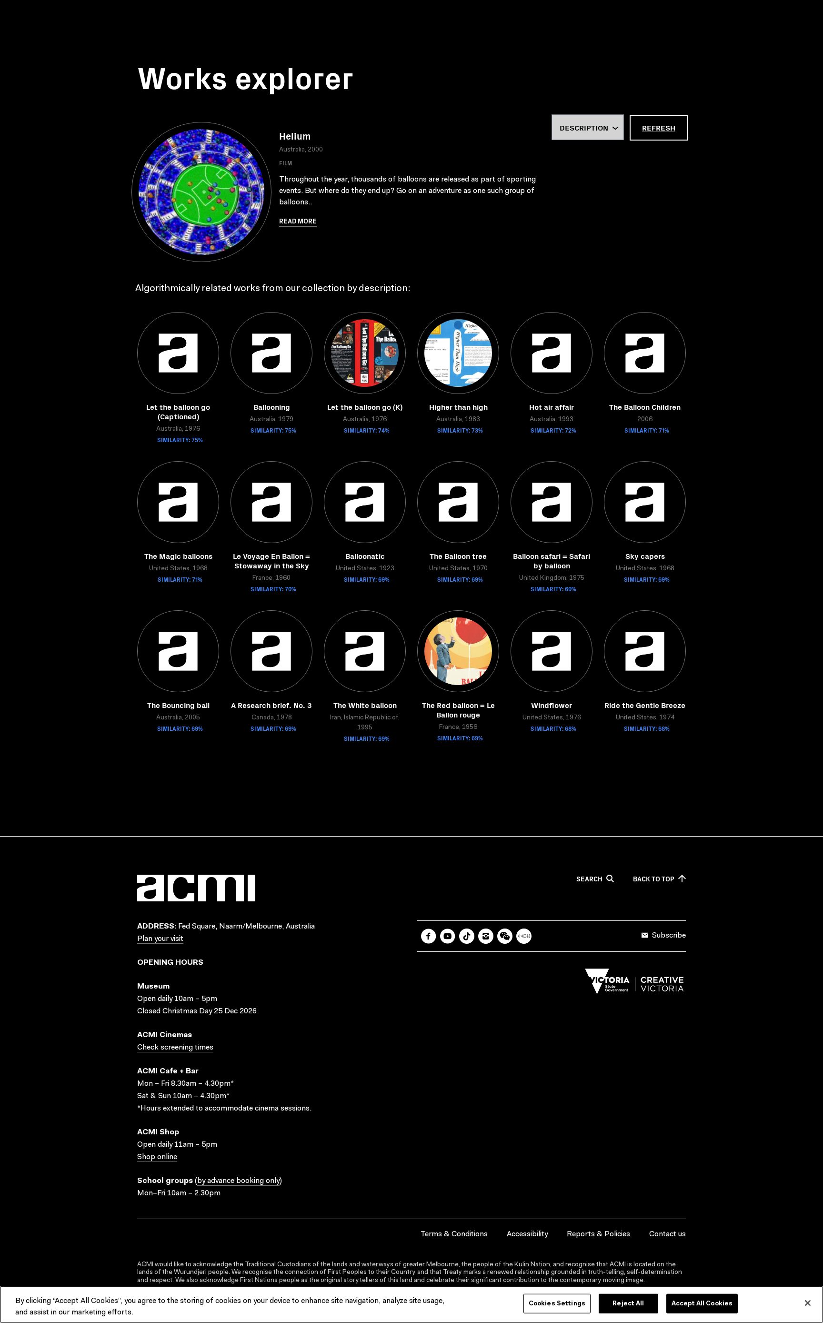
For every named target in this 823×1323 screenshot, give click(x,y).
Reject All (628, 1304)
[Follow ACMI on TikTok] (466, 936)
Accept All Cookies (702, 1304)
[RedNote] (524, 936)
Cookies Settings (557, 1304)
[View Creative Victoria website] (634, 984)
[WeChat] (504, 936)
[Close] (807, 1303)
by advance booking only (238, 1181)
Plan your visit (160, 939)
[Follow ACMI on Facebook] (428, 936)
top (653, 879)
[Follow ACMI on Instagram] (485, 936)
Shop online (157, 1157)
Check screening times (175, 1047)
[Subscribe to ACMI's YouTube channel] (447, 936)
